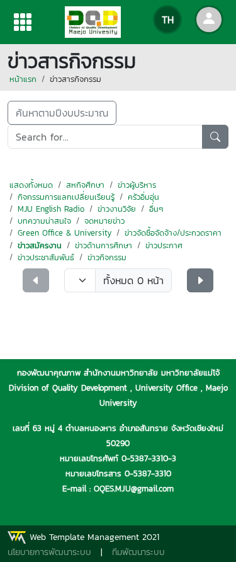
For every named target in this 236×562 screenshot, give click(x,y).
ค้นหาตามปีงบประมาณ (62, 112)
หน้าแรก (23, 79)
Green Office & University (64, 233)
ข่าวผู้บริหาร (137, 185)
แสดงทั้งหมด (31, 185)
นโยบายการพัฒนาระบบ (49, 552)
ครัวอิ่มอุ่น (143, 197)
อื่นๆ (156, 209)
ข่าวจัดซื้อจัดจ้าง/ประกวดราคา (173, 233)
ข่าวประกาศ (164, 245)
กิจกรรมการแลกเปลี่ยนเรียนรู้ (66, 197)
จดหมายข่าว (104, 221)
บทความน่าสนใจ (44, 221)
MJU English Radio (51, 209)
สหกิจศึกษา (85, 185)
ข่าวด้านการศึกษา (103, 245)
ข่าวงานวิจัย (117, 209)
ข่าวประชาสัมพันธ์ (46, 257)
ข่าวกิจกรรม (106, 257)
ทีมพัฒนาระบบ (138, 552)
